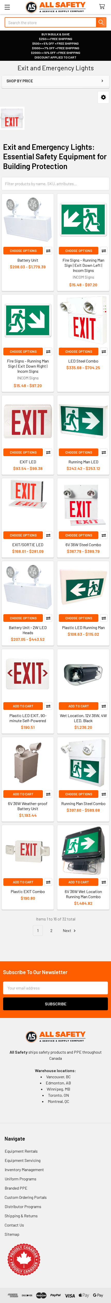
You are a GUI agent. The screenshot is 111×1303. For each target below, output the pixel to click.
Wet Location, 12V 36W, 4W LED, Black (83, 718)
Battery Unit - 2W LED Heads (28, 630)
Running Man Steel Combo (83, 803)
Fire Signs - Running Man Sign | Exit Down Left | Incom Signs (83, 265)
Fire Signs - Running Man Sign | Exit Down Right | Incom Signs (28, 366)
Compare (48, 250)
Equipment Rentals (21, 1151)
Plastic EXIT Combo (28, 891)
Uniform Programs (20, 1178)
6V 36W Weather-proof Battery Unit (27, 806)
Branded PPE (16, 1188)
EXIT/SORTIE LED (27, 544)
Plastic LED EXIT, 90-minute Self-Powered (27, 718)
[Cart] (103, 7)
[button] (103, 97)
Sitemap (12, 1234)
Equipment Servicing (23, 1160)
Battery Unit (27, 260)
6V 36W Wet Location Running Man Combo (83, 894)
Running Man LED (83, 461)
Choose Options (23, 251)
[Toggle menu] (7, 7)
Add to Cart (23, 706)
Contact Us (14, 1224)
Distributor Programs (23, 1206)
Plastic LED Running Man (83, 627)
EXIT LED (28, 461)
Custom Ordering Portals (26, 1197)
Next (67, 930)
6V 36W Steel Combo (83, 544)
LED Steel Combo (83, 360)
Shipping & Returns (21, 1215)
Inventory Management (24, 1169)
